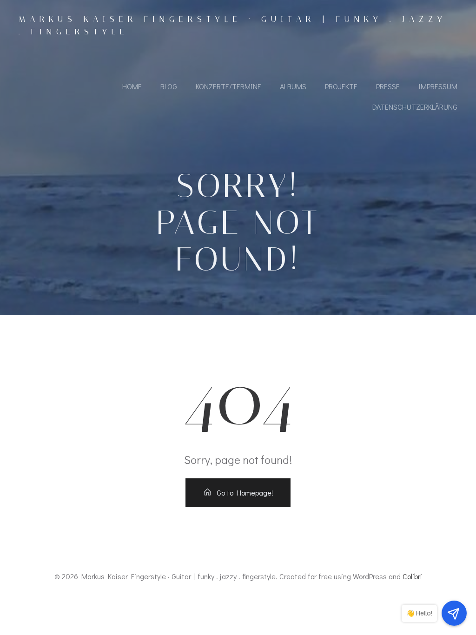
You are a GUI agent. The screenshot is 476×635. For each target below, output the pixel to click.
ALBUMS (293, 86)
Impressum (437, 86)
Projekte (341, 86)
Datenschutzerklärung (414, 107)
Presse (388, 86)
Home (132, 86)
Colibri (412, 576)
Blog (168, 86)
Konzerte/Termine (228, 86)
